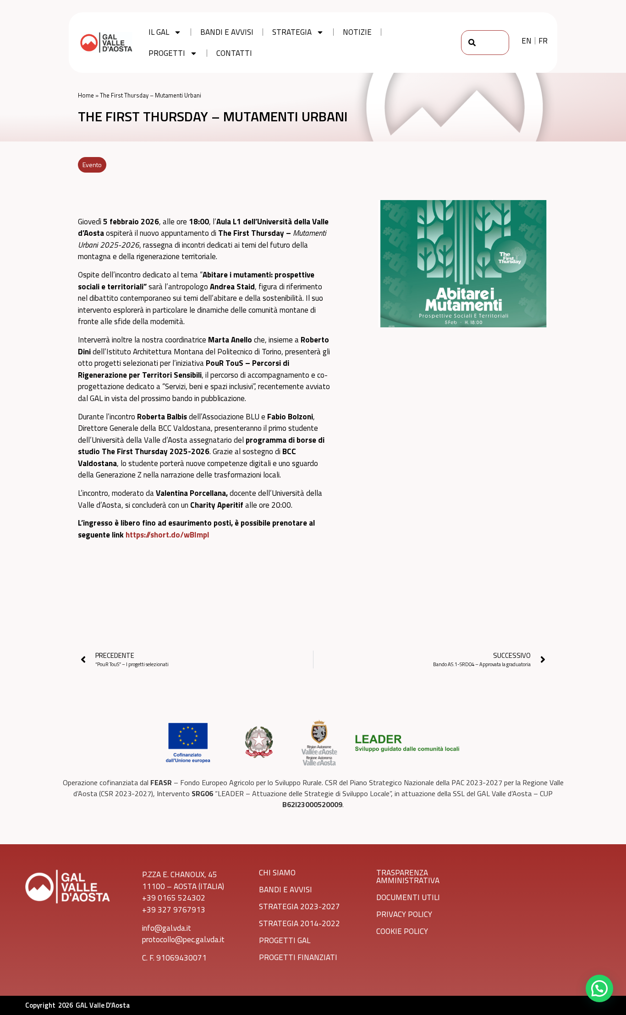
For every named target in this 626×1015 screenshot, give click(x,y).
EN (527, 41)
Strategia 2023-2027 (299, 906)
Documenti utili (408, 897)
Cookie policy (402, 931)
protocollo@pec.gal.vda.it (183, 939)
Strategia (292, 32)
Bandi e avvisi (226, 32)
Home (86, 95)
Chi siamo (277, 873)
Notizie (357, 32)
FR (543, 41)
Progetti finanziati (298, 957)
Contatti (234, 53)
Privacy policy (404, 914)
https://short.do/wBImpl (167, 535)
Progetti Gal (284, 940)
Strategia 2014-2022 (299, 923)
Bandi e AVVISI (285, 890)
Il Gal (158, 32)
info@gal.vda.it (166, 928)
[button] (599, 988)
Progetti (166, 53)
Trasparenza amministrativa (407, 876)
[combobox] (485, 42)
